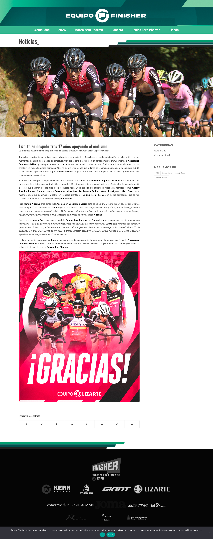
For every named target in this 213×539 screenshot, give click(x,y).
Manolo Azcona (161, 178)
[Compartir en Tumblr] (86, 424)
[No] (209, 532)
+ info (111, 534)
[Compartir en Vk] (101, 424)
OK (102, 534)
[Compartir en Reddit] (116, 424)
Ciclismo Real (162, 155)
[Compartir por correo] (131, 424)
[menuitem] (42, 30)
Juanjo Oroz (180, 173)
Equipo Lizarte (167, 173)
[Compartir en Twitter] (41, 424)
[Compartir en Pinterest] (56, 424)
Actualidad (160, 150)
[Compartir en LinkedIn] (71, 424)
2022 (157, 173)
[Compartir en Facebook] (26, 424)
